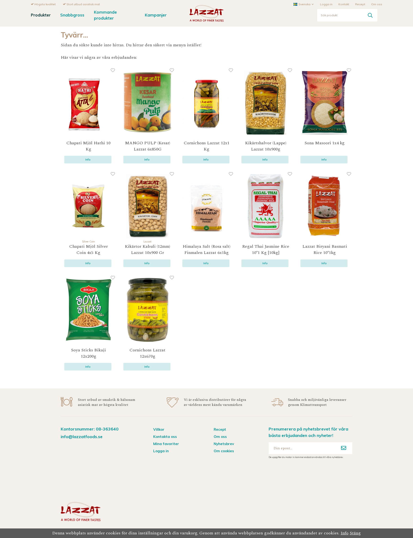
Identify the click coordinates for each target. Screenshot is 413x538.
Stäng (355, 533)
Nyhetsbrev (224, 443)
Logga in (326, 4)
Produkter (41, 14)
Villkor (158, 429)
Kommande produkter (105, 15)
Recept (360, 4)
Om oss (376, 4)
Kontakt (343, 4)
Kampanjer (156, 14)
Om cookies (224, 451)
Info (88, 159)
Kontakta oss (165, 436)
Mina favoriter (166, 443)
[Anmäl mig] (343, 448)
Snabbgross (72, 14)
